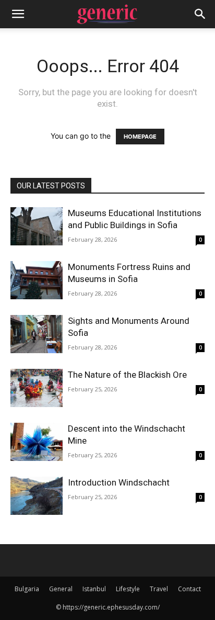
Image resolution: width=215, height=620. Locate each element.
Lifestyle (128, 588)
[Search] (200, 14)
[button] (17, 14)
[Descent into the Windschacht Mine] (36, 442)
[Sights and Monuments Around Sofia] (36, 334)
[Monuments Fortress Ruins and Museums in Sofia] (36, 280)
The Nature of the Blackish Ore (127, 374)
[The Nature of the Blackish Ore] (36, 388)
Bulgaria (27, 588)
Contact (189, 588)
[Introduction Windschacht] (36, 496)
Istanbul (94, 588)
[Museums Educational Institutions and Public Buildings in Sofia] (36, 226)
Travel (159, 588)
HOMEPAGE (140, 136)
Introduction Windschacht (119, 482)
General (61, 588)
